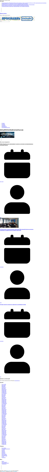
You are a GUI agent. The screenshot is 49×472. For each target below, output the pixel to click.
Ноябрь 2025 (4, 392)
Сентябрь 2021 (4, 434)
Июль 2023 (4, 415)
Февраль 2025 (4, 399)
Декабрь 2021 (4, 432)
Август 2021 (4, 435)
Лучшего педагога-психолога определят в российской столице (13, 304)
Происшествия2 (4, 455)
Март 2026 (3, 388)
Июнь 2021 (4, 437)
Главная (3, 123)
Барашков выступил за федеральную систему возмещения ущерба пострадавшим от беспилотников (18, 4)
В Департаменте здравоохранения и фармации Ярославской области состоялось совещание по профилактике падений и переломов (16, 230)
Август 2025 (4, 393)
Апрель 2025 (4, 397)
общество (3, 451)
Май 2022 (3, 427)
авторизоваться (17, 380)
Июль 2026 (4, 385)
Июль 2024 (4, 405)
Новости (3, 450)
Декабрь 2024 (4, 400)
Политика (3, 453)
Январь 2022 (4, 431)
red (0, 376)
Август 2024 (4, 404)
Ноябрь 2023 (4, 412)
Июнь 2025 (4, 395)
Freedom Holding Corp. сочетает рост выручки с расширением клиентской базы (15, 3)
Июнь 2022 (4, 426)
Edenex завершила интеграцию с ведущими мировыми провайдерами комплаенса (15, 5)
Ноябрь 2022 (4, 422)
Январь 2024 (4, 410)
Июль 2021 (4, 436)
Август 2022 (4, 425)
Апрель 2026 (4, 387)
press (1, 302)
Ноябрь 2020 (4, 443)
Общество (3, 452)
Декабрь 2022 (4, 421)
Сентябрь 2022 (4, 424)
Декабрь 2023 (4, 411)
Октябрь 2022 (4, 423)
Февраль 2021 (4, 440)
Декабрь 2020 (4, 442)
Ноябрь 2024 (4, 401)
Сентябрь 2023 (4, 413)
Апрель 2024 (4, 407)
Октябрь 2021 (4, 433)
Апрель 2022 (4, 428)
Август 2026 (4, 384)
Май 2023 (3, 417)
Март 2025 (3, 398)
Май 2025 (3, 396)
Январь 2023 (4, 420)
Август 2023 (4, 414)
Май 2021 (3, 438)
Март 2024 (3, 408)
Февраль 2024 (4, 409)
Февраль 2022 (4, 430)
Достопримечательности (6, 127)
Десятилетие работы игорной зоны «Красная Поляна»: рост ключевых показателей (15, 6)
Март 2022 (3, 429)
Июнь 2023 (4, 416)
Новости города (3, 13)
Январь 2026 (4, 390)
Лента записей (4, 462)
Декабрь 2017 (4, 444)
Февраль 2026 (4, 389)
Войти (3, 461)
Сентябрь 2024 (4, 403)
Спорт (3, 456)
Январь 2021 (4, 441)
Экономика (4, 125)
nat (0, 217)
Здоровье (3, 449)
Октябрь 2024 (4, 402)
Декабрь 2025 (4, 391)
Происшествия (4, 126)
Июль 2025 (4, 394)
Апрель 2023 (4, 418)
